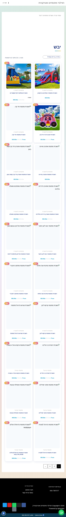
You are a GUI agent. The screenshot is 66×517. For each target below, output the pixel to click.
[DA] (47, 356)
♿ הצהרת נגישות (39, 515)
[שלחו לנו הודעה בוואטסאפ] (61, 512)
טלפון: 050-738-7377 (27, 515)
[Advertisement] (33, 30)
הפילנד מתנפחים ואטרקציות (51, 3)
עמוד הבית (57, 15)
